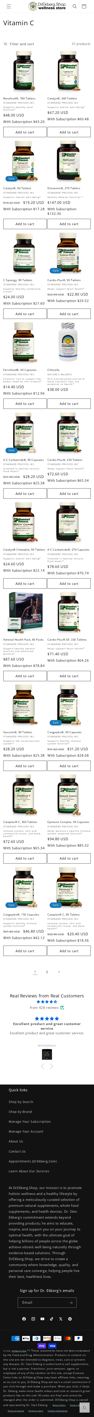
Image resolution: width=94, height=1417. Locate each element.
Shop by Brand (20, 1112)
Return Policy (59, 1405)
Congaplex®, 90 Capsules (64, 732)
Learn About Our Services (29, 1171)
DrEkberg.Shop (19, 1351)
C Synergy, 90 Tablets (17, 280)
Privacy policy (76, 1405)
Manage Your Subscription (30, 1121)
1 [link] (35, 972)
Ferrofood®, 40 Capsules (20, 370)
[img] (47, 1002)
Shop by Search (21, 1102)
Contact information (58, 1411)
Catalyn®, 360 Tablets (62, 98)
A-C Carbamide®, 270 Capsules (68, 549)
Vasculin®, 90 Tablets (17, 732)
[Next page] (59, 972)
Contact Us (17, 1151)
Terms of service (16, 1411)
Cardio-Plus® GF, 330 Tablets (67, 639)
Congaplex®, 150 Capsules (21, 914)
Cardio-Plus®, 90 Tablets (64, 280)
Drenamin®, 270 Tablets (63, 188)
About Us (16, 1141)
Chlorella (53, 370)
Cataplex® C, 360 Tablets (20, 822)
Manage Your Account (26, 1131)
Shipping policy (36, 1411)
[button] (9, 6)
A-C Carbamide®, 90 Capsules (23, 460)
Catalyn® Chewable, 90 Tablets (24, 549)
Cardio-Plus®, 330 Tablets (64, 460)
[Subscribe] (71, 1302)
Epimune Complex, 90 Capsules (68, 822)
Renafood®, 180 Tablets (19, 98)
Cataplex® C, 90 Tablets (63, 914)
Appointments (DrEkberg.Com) (33, 1161)
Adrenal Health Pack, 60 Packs (23, 639)
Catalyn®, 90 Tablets (17, 188)
